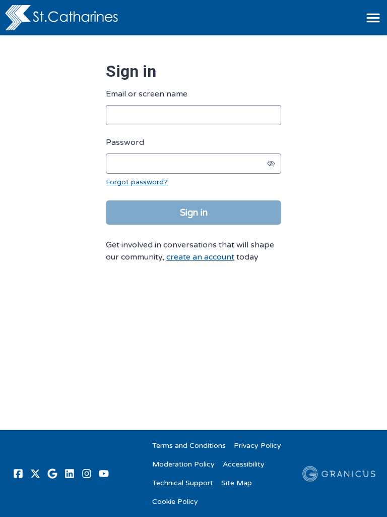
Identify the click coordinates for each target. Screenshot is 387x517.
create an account (200, 257)
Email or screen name (146, 94)
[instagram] (87, 474)
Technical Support (182, 483)
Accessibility (244, 464)
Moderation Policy (183, 464)
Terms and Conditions (189, 445)
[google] (52, 474)
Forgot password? (137, 182)
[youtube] (104, 474)
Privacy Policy (257, 445)
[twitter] (35, 474)
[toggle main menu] (373, 18)
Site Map (236, 483)
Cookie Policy (175, 501)
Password (125, 142)
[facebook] (18, 474)
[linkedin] (69, 474)
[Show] (271, 163)
